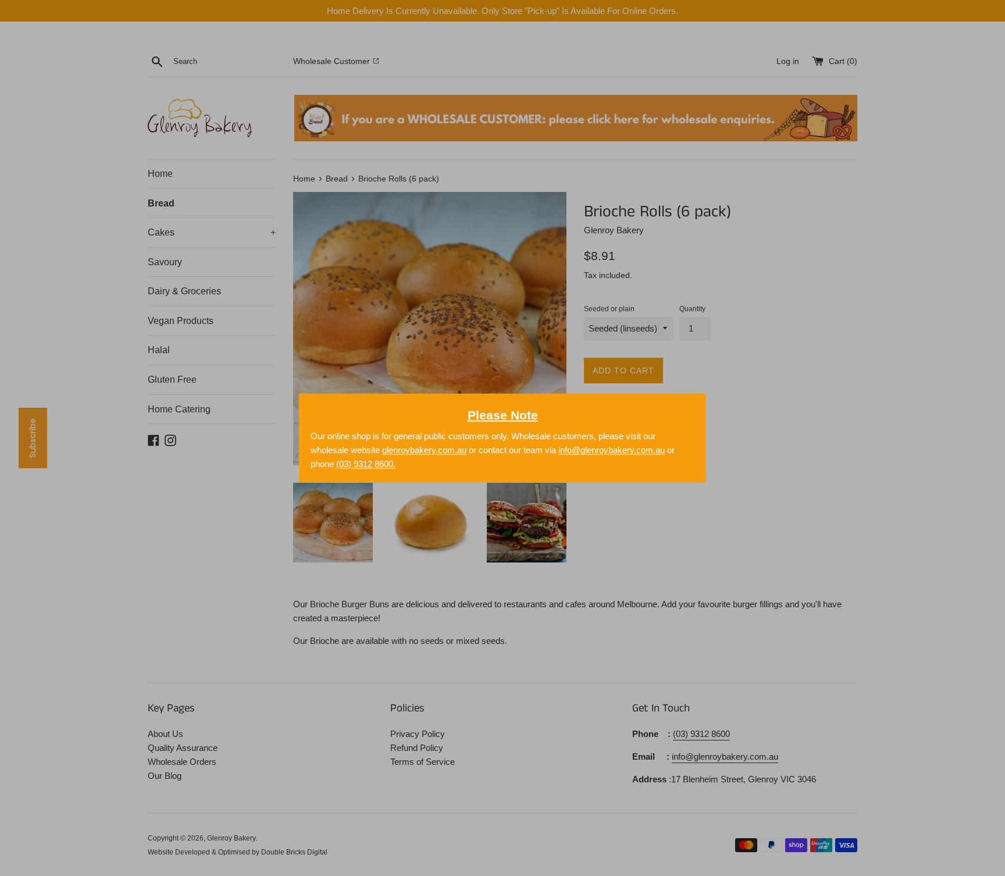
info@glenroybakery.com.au (611, 449)
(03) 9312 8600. (365, 463)
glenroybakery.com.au (424, 449)
